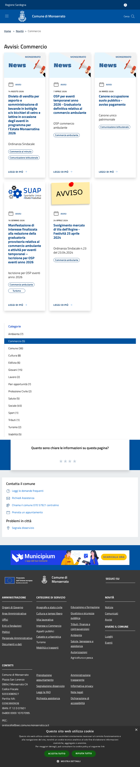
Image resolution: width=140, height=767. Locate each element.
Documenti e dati (12, 644)
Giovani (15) (15, 370)
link (102, 746)
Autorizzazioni (79, 652)
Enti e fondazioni (12, 626)
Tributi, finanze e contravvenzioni (80, 626)
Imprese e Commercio (48, 626)
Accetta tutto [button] (56, 753)
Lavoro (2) (14, 377)
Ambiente (76, 635)
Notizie (109, 607)
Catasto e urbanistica (48, 637)
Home (7, 31)
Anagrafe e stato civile (49, 607)
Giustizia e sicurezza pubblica (82, 615)
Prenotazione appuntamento (44, 677)
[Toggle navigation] (7, 16)
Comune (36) (15, 348)
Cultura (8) (14, 355)
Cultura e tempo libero (49, 613)
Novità (20, 31)
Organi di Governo (12, 607)
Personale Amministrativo (17, 638)
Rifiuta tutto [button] (84, 753)
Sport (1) (13, 413)
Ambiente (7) (15, 334)
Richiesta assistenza (48, 698)
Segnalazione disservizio (50, 686)
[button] (70, 761)
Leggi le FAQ (43, 692)
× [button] (136, 730)
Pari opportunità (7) (19, 384)
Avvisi (18, 84)
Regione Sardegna (15, 5)
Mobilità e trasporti (47, 648)
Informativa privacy (82, 686)
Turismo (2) (14, 427)
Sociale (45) (15, 406)
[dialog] (70, 746)
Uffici (5, 620)
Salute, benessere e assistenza (82, 643)
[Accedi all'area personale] (125, 5)
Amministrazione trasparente (80, 677)
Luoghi (109, 636)
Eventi (109, 643)
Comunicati (111, 613)
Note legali (77, 692)
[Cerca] (133, 16)
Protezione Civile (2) (19, 391)
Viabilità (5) (14, 434)
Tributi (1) (13, 420)
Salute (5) (13, 398)
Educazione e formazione (85, 607)
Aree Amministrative (14, 613)
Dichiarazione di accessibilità (80, 700)
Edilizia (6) (14, 363)
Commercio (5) (16, 341)
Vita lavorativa (44, 620)
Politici (6, 632)
